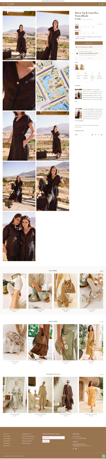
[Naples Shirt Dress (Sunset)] (91, 395)
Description (77, 85)
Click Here (81, 120)
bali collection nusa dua (10, 8)
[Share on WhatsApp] (92, 134)
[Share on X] (98, 134)
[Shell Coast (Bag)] (15, 342)
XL (93, 27)
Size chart (100, 24)
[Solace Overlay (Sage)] (15, 395)
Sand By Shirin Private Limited (11, 456)
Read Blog (7, 441)
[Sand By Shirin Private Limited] (10, 4)
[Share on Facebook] (95, 134)
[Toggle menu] (3, 3)
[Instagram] (76, 449)
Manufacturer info (79, 130)
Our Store (7, 436)
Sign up (46, 441)
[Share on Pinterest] (101, 134)
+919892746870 (82, 438)
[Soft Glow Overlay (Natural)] (40, 395)
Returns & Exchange (28, 436)
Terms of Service (27, 441)
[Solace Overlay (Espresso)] (66, 395)
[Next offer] (91, 58)
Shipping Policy (26, 434)
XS (76, 27)
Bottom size (78, 30)
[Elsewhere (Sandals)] (40, 291)
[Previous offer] (86, 58)
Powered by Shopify (20, 456)
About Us (6, 434)
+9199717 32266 (76, 445)
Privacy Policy (26, 443)
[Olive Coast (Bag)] (66, 342)
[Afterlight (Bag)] (40, 342)
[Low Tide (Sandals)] (91, 291)
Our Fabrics (7, 438)
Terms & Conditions (28, 438)
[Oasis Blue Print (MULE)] (14, 291)
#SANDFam (7, 443)
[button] (19, 35)
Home (4, 8)
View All (101, 271)
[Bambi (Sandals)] (66, 291)
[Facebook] (73, 449)
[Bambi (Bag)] (91, 342)
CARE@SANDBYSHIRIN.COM (79, 444)
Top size (77, 24)
